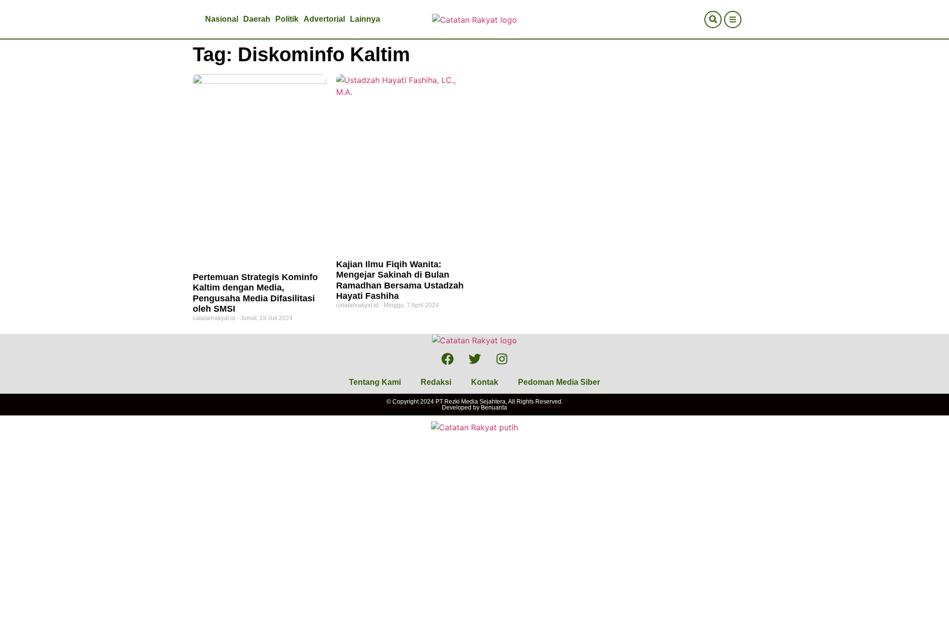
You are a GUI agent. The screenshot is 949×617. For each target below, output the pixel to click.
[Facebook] (447, 358)
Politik (287, 19)
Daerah (256, 19)
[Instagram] (501, 358)
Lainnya (365, 19)
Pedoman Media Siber (559, 382)
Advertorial (324, 19)
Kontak (484, 382)
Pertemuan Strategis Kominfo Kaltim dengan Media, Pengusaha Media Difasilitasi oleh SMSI (255, 293)
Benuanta (494, 407)
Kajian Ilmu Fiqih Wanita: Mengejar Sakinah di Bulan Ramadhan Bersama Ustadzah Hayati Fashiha (400, 280)
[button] (713, 19)
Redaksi (436, 382)
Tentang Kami (375, 382)
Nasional (221, 19)
